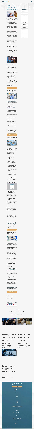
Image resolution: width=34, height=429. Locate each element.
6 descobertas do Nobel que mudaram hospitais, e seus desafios (23, 340)
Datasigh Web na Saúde (24, 15)
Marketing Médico (24, 29)
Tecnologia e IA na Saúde (14, 19)
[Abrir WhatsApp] (32, 427)
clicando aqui (10, 302)
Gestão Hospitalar (24, 27)
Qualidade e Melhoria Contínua (24, 32)
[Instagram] (7, 304)
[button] (31, 1)
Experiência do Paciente (12, 18)
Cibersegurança (23, 13)
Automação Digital (24, 11)
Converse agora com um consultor (12, 287)
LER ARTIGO (3, 347)
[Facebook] (9, 304)
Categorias (8, 305)
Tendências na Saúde (24, 37)
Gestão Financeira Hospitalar (24, 25)
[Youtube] (13, 304)
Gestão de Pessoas (24, 22)
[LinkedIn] (11, 304)
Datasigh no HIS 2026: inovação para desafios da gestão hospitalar (9, 340)
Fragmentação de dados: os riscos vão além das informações (9, 371)
